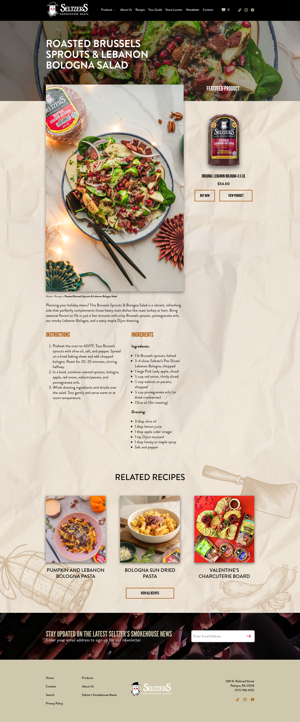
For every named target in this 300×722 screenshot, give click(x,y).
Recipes (140, 9)
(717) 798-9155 (244, 690)
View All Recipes (150, 593)
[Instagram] (246, 10)
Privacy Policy (54, 703)
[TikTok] (239, 10)
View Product (236, 195)
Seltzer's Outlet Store (67, 10)
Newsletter (192, 9)
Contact (208, 9)
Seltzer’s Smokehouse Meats (99, 695)
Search (50, 695)
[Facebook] (252, 10)
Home (49, 296)
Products (106, 9)
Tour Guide (155, 9)
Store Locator (173, 9)
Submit (249, 636)
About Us (126, 9)
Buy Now (205, 195)
